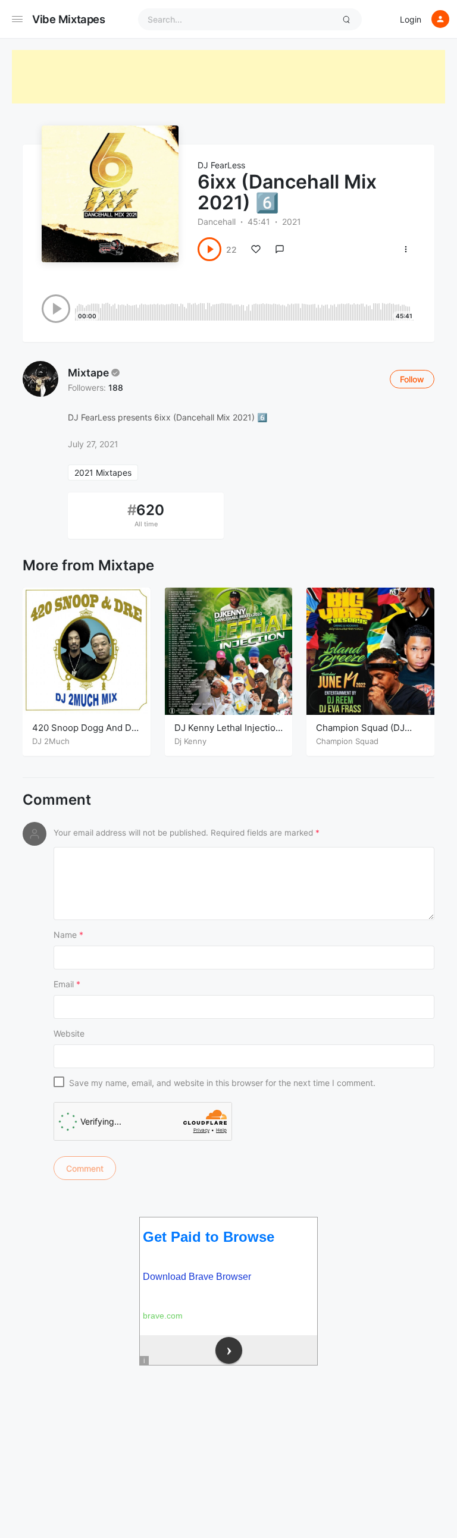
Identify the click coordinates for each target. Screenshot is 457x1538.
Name (68, 935)
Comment (57, 800)
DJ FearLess (221, 165)
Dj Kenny (190, 741)
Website (69, 1033)
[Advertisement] (228, 76)
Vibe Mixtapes (68, 19)
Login (410, 19)
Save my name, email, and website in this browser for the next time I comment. (222, 1083)
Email (67, 984)
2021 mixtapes (103, 472)
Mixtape (88, 372)
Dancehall (217, 221)
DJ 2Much (51, 741)
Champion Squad (347, 741)
